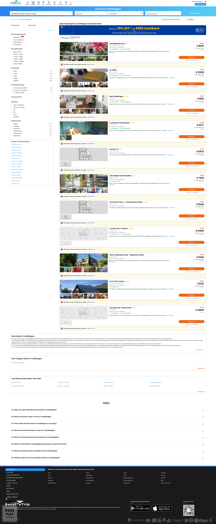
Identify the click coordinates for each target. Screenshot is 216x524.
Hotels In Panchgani (63, 382)
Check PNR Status (128, 478)
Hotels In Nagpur (108, 386)
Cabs (124, 475)
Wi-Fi (15, 114)
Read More (199, 350)
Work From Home (166, 483)
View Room (191, 57)
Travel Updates (90, 480)
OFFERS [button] (8, 486)
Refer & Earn (126, 483)
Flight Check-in (52, 483)
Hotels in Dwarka (16, 147)
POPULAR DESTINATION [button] (12, 475)
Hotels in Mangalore (17, 169)
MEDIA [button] (8, 491)
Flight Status (89, 475)
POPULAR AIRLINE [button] (11, 480)
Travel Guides (89, 478)
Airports (50, 478)
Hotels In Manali (16, 382)
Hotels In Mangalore (155, 382)
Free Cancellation (19, 40)
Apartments (33, 135)
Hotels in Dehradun (17, 153)
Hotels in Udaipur (16, 155)
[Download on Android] (140, 511)
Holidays (163, 473)
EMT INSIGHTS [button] (10, 488)
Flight (49, 473)
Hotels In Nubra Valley (17, 386)
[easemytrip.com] (16, 5)
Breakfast (16, 117)
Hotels (33, 124)
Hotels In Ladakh (108, 382)
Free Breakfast (18, 42)
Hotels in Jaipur (15, 175)
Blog (162, 480)
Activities (50, 480)
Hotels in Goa (15, 158)
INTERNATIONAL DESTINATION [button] (14, 478)
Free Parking (17, 44)
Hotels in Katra (15, 181)
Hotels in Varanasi (16, 164)
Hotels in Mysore (16, 167)
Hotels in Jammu (16, 150)
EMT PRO (163, 478)
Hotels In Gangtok (155, 386)
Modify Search (194, 13)
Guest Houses (33, 133)
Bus (49, 475)
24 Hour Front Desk (19, 107)
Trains (125, 473)
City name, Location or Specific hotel (20, 12)
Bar (15, 112)
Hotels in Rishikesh (16, 172)
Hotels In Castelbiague (18, 362)
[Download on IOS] (162, 511)
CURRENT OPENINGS (12, 497)
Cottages (33, 126)
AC (15, 109)
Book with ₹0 (18, 37)
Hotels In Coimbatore (64, 386)
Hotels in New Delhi (16, 178)
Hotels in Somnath (16, 144)
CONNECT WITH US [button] (11, 483)
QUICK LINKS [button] (9, 472)
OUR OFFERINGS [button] (10, 469)
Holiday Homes (33, 131)
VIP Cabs (88, 483)
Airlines (163, 475)
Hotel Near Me (24, 347)
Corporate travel (128, 480)
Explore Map (32, 25)
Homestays (33, 128)
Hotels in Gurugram (17, 161)
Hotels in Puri (15, 183)
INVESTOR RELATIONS (12, 494)
